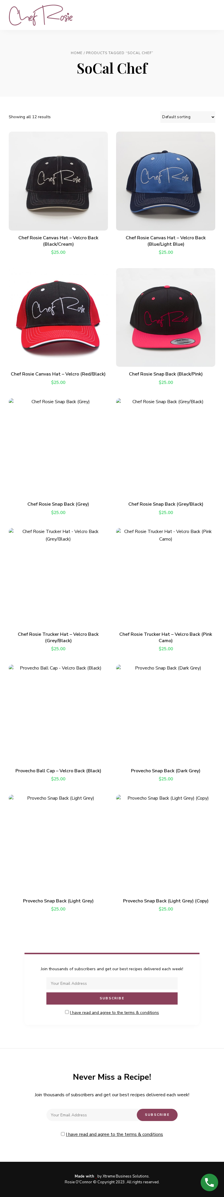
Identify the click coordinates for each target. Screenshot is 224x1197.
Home (77, 53)
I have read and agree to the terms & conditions (114, 1012)
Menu (209, 15)
